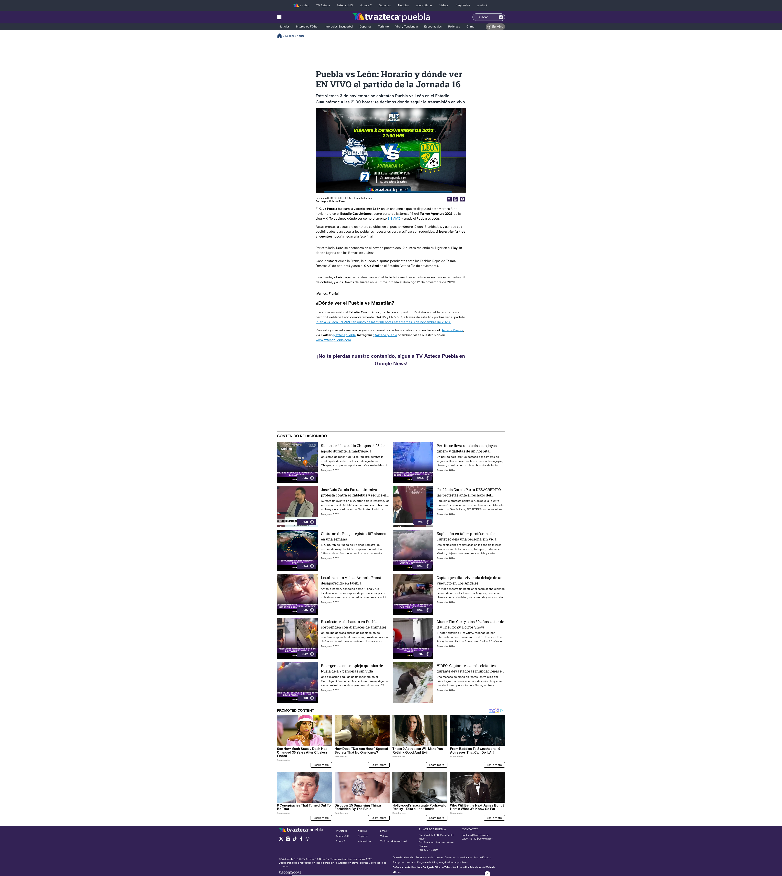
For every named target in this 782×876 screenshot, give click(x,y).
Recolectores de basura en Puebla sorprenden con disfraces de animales (354, 624)
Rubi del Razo (337, 201)
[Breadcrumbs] (281, 35)
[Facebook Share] (462, 199)
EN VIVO (394, 218)
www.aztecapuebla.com (333, 340)
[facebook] (301, 840)
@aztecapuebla (344, 335)
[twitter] (281, 840)
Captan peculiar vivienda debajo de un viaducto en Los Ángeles (470, 580)
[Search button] (501, 17)
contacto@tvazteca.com (475, 835)
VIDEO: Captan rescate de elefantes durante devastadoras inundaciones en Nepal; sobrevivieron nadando (470, 668)
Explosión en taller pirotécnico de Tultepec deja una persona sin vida (466, 536)
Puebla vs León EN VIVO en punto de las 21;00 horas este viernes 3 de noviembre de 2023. (383, 322)
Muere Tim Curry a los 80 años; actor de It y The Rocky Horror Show (470, 624)
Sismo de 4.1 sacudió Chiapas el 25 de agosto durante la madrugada (352, 448)
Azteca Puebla (452, 330)
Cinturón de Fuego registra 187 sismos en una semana (353, 536)
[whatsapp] (307, 840)
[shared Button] (455, 199)
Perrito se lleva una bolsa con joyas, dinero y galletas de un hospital (467, 448)
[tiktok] (294, 840)
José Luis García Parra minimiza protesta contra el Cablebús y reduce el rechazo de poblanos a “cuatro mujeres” (354, 492)
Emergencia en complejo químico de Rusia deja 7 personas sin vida (352, 668)
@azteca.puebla (385, 335)
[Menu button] (293, 17)
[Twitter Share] (449, 199)
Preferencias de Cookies (429, 857)
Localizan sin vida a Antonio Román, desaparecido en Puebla (352, 580)
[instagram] (287, 840)
